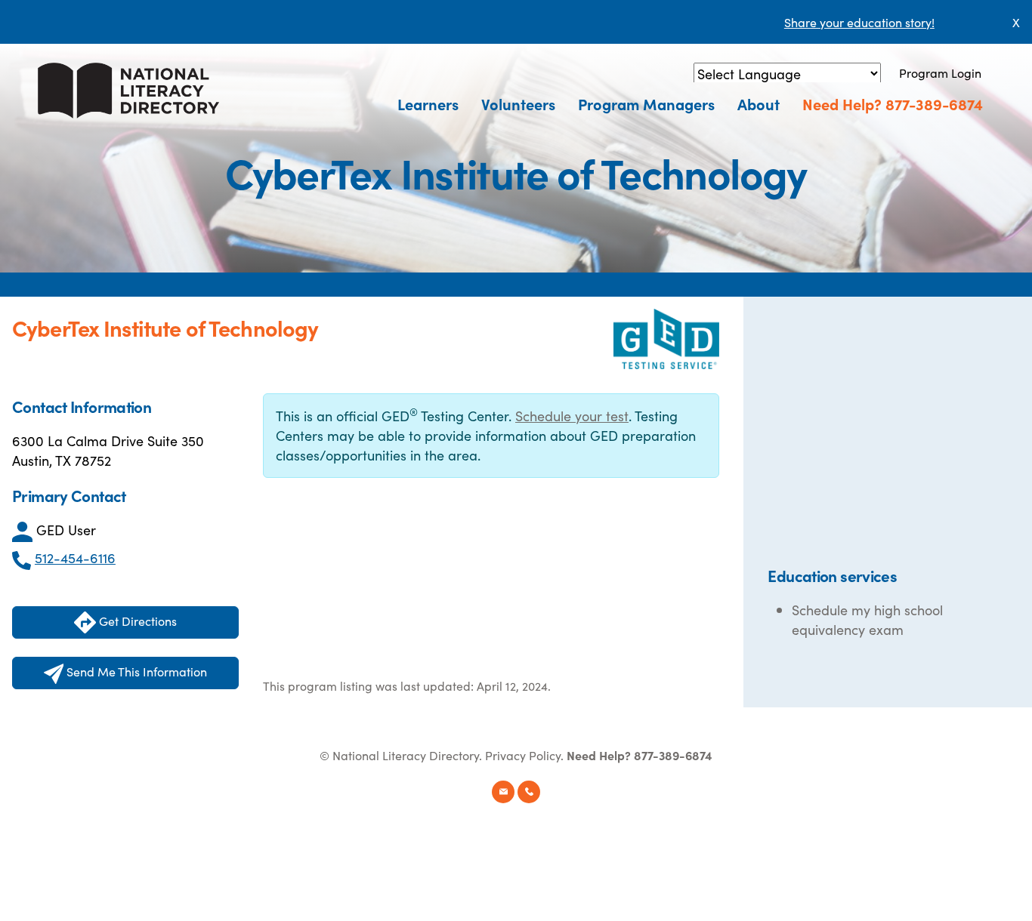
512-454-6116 (75, 557)
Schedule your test (572, 415)
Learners (428, 103)
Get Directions (136, 620)
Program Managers (646, 103)
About (758, 103)
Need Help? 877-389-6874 (892, 103)
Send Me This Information (135, 671)
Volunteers (518, 103)
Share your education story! (859, 22)
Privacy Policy (523, 755)
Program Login (940, 72)
